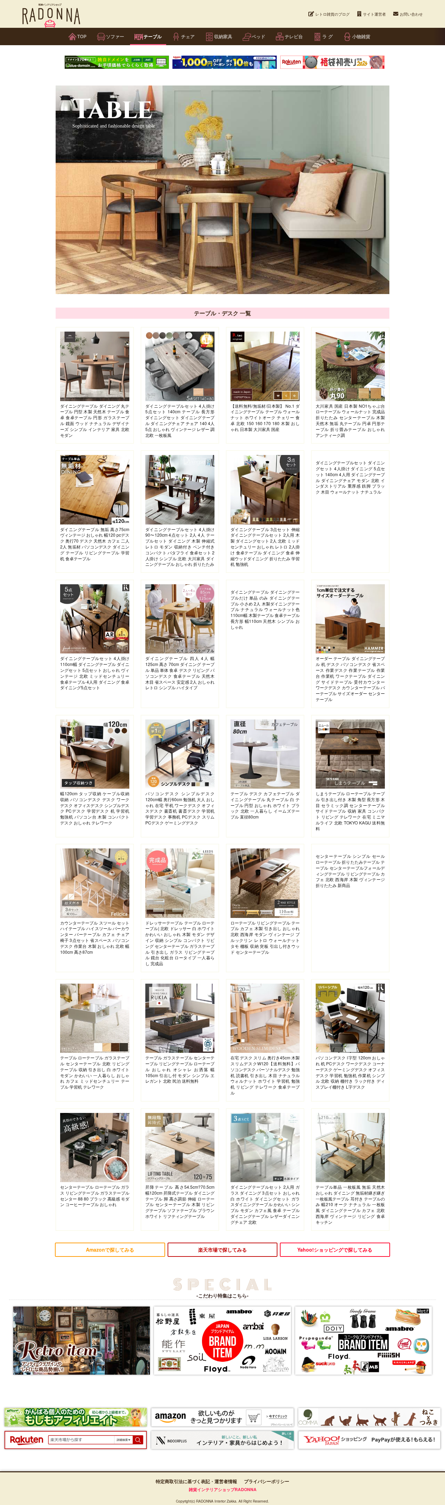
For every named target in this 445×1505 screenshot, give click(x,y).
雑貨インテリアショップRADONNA (223, 1489)
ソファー (115, 36)
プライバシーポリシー (266, 1481)
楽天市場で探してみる (222, 1249)
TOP (82, 36)
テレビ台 (294, 36)
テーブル (153, 36)
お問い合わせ (411, 14)
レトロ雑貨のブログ (332, 14)
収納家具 (223, 36)
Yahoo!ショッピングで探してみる (334, 1249)
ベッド (258, 36)
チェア (188, 36)
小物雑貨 (361, 36)
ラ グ (327, 36)
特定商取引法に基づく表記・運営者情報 (196, 1481)
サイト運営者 (374, 14)
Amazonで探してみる (110, 1249)
